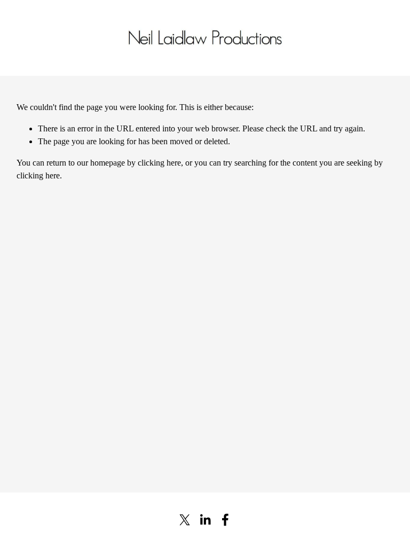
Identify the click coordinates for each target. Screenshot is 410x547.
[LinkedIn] (205, 519)
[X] (184, 519)
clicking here (159, 162)
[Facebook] (225, 519)
